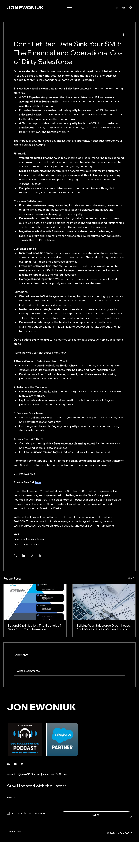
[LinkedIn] (116, 7)
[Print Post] (40, 555)
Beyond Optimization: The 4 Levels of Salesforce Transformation (34, 627)
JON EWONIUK (25, 7)
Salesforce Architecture (27, 544)
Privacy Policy (15, 831)
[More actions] (123, 34)
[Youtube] (123, 7)
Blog (16, 533)
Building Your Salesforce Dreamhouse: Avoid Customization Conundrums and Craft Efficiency (104, 627)
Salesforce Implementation (29, 538)
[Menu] (70, 8)
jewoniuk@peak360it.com (23, 774)
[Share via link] (32, 555)
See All (132, 577)
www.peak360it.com (55, 774)
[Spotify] (130, 7)
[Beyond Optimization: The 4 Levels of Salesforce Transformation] (35, 602)
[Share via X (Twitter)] (15, 555)
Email (11, 797)
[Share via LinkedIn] (23, 555)
